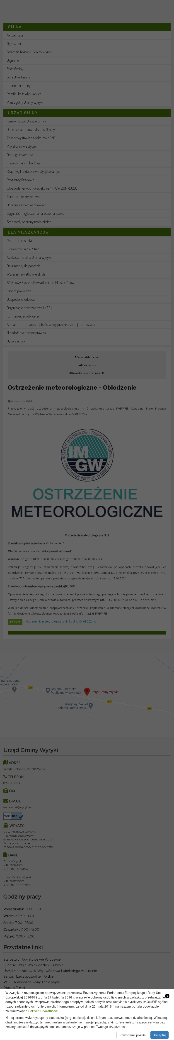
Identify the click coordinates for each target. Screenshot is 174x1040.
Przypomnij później (132, 1035)
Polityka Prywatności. (43, 1010)
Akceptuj (159, 1035)
